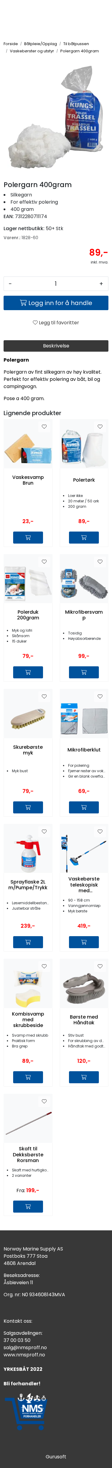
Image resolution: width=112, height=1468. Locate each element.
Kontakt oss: (18, 1321)
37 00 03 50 (17, 1340)
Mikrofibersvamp (84, 615)
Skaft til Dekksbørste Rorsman (28, 1154)
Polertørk (84, 480)
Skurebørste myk (28, 750)
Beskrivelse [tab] (56, 345)
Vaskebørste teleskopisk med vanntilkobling (84, 884)
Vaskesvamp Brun (28, 480)
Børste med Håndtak (84, 1019)
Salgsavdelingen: (23, 1333)
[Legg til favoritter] (44, 426)
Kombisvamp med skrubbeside (28, 1020)
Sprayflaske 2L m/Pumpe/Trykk (27, 884)
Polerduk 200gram (28, 615)
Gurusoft (56, 1456)
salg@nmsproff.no (25, 1347)
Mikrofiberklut (84, 750)
